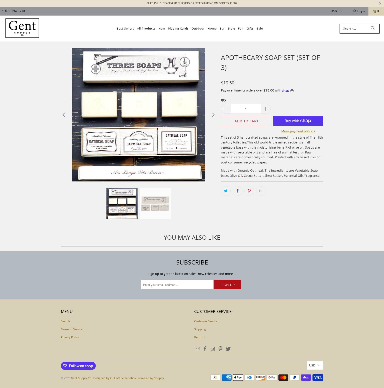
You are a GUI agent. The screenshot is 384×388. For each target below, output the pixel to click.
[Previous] (64, 114)
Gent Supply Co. (81, 378)
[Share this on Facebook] (237, 191)
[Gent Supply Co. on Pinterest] (220, 349)
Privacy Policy (70, 337)
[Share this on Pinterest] (249, 191)
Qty (223, 100)
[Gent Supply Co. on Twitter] (228, 349)
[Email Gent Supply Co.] (197, 349)
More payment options (298, 131)
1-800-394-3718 (13, 11)
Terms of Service (71, 329)
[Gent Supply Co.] (22, 28)
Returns (199, 337)
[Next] (213, 114)
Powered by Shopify (151, 378)
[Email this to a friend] (261, 191)
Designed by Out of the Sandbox (114, 378)
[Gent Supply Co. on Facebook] (205, 349)
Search (65, 321)
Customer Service (205, 321)
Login (361, 11)
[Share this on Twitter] (226, 191)
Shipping (200, 329)
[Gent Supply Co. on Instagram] (213, 349)
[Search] (373, 29)
